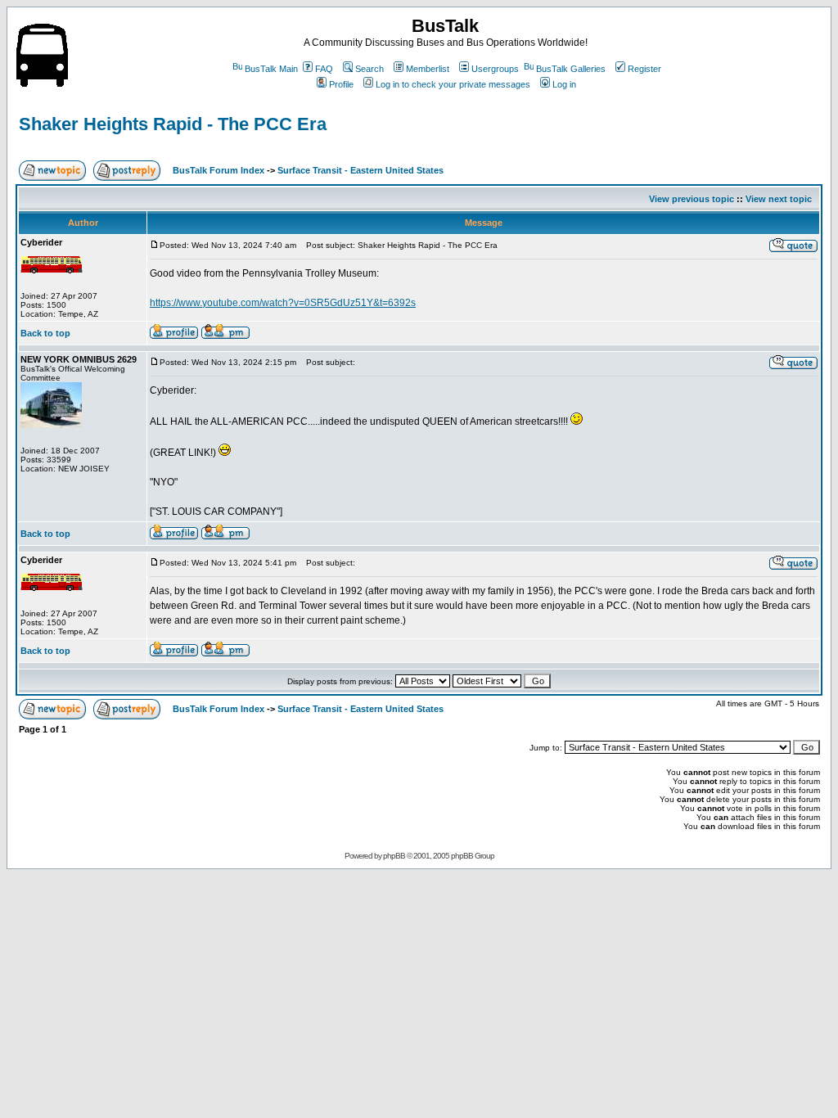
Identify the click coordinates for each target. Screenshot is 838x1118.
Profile (341, 84)
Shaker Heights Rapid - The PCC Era (173, 124)
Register (644, 69)
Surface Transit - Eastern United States (360, 170)
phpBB (394, 855)
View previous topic (691, 199)
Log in (564, 84)
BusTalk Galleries (571, 69)
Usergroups (495, 69)
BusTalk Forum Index (218, 170)
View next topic (779, 199)
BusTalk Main (271, 69)
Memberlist (427, 69)
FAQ (324, 69)
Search (369, 69)
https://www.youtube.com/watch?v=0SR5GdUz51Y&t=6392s (283, 303)
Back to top (45, 333)
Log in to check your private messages (453, 84)
